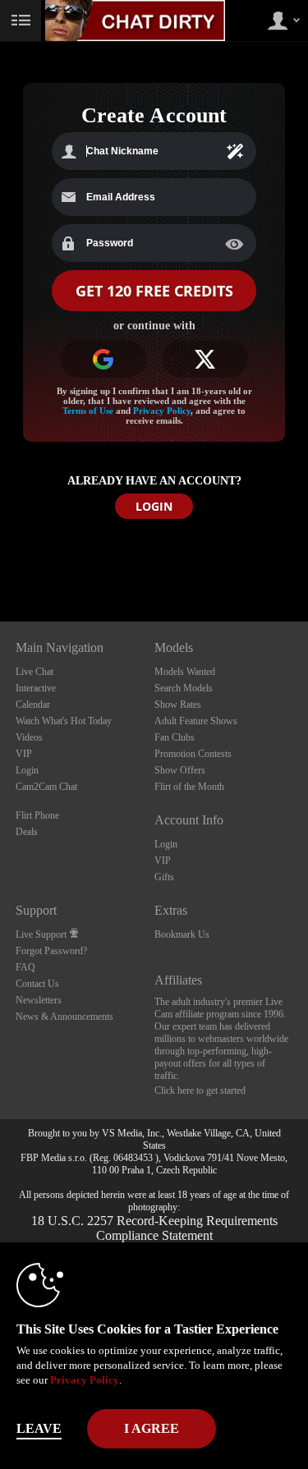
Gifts (164, 877)
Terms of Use (87, 410)
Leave (39, 1428)
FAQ (25, 967)
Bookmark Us (181, 934)
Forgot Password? (51, 951)
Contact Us (37, 983)
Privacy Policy (162, 410)
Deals (27, 832)
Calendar (33, 704)
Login (27, 770)
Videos (29, 737)
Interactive (36, 688)
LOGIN (154, 506)
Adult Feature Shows (195, 721)
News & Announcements (64, 1016)
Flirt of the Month (189, 786)
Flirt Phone (37, 815)
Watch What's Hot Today (64, 721)
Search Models (183, 688)
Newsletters (39, 1000)
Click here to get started (200, 1090)
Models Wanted (184, 671)
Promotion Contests (193, 754)
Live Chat (34, 671)
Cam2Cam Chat (46, 786)
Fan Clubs (174, 737)
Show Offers (179, 770)
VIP (24, 754)
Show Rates (177, 704)
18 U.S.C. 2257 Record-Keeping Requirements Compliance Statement (154, 1228)
